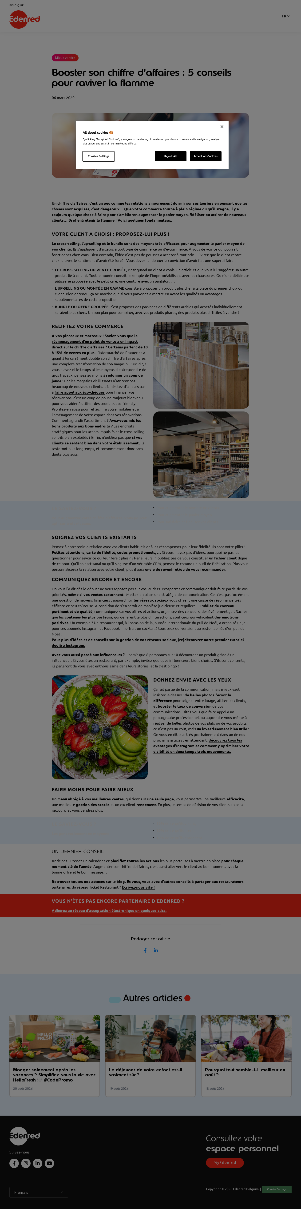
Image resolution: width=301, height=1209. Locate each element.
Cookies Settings (98, 156)
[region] (152, 145)
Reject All (170, 156)
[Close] (222, 126)
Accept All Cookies (206, 156)
